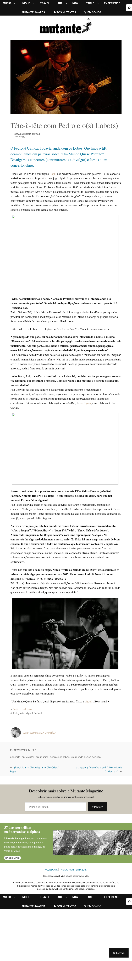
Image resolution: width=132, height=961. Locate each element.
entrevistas (28, 756)
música (44, 756)
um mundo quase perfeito (86, 756)
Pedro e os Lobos (22, 709)
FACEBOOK (51, 869)
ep (37, 756)
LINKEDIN (81, 869)
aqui (54, 174)
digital (89, 701)
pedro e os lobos (60, 756)
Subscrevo (97, 806)
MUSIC (32, 750)
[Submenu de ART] (66, 3)
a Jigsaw (86, 403)
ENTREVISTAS (18, 750)
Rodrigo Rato (22, 838)
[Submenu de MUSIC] (14, 3)
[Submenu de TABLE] (98, 3)
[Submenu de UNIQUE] (34, 3)
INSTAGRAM (67, 869)
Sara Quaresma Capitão (27, 134)
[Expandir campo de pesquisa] (129, 7)
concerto (15, 756)
